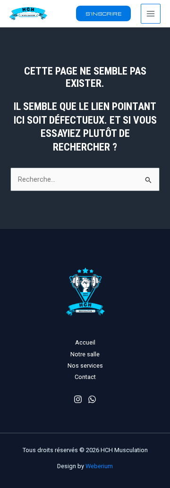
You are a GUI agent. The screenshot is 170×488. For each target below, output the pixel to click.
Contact (85, 376)
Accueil (85, 342)
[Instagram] (78, 399)
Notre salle (85, 354)
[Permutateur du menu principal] (151, 14)
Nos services (85, 365)
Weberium (99, 466)
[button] (103, 13)
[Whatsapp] (92, 399)
